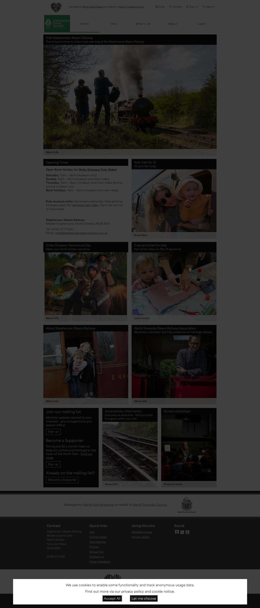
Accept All (112, 598)
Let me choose (144, 598)
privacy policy (132, 591)
